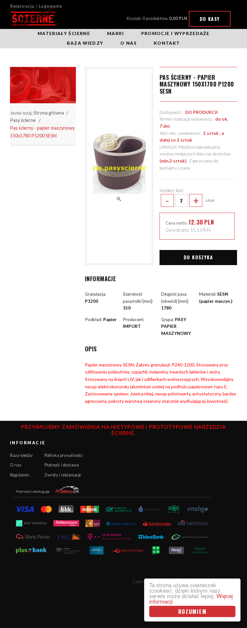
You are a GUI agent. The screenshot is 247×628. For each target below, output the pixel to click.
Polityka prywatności (63, 455)
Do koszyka (198, 257)
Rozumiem (192, 611)
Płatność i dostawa (61, 464)
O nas (128, 43)
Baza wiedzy (85, 43)
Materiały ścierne (64, 33)
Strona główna (48, 112)
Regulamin (19, 474)
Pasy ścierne (23, 120)
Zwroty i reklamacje (62, 474)
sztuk (190, 200)
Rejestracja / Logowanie (36, 6)
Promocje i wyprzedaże (175, 33)
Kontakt (167, 43)
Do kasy (210, 18)
